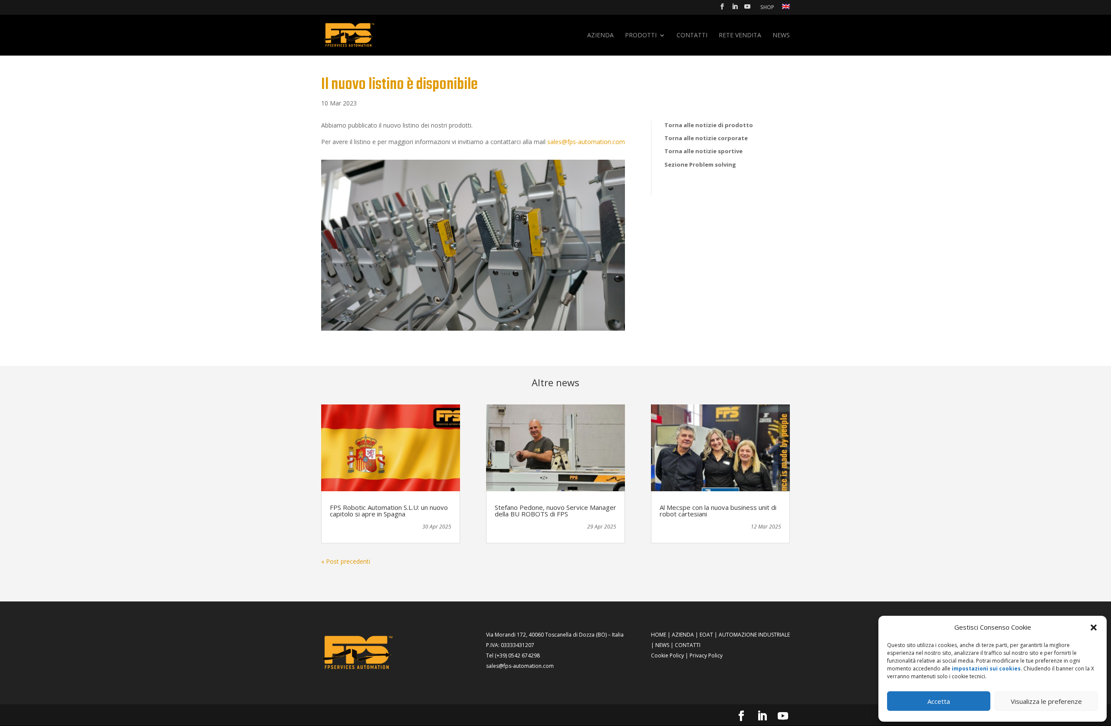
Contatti (692, 35)
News (781, 35)
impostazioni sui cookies (986, 668)
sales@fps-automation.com (586, 142)
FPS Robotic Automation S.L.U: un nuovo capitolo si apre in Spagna (389, 510)
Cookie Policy (667, 655)
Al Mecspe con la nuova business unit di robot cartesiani (718, 510)
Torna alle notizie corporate (706, 138)
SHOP (767, 8)
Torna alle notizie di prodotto (708, 125)
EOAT (706, 634)
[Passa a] (786, 9)
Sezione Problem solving (700, 164)
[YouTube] (747, 9)
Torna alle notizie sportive (703, 151)
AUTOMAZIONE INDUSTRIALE (754, 634)
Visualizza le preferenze (1046, 701)
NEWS (662, 645)
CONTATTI (687, 645)
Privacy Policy (706, 655)
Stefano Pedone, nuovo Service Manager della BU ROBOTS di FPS (555, 510)
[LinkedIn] (735, 9)
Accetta (938, 701)
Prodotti (641, 35)
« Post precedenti (345, 561)
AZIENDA (683, 634)
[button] (1093, 627)
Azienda (600, 35)
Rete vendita (740, 35)
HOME (658, 634)
